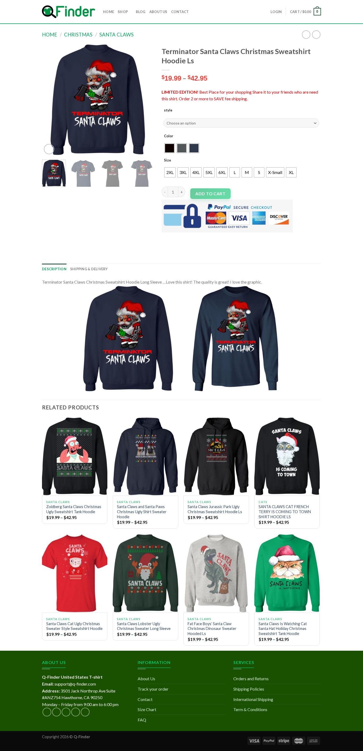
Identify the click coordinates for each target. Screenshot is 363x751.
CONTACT (180, 12)
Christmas (78, 35)
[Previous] (51, 100)
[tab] (54, 269)
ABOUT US (158, 12)
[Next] (144, 100)
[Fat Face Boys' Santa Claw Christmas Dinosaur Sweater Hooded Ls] (216, 573)
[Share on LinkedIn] (204, 237)
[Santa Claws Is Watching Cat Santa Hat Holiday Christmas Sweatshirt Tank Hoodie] (287, 573)
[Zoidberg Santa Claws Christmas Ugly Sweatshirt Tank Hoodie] (75, 456)
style (168, 110)
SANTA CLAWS (116, 35)
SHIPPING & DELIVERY (89, 269)
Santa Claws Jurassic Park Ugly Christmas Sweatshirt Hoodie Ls (215, 509)
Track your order (153, 688)
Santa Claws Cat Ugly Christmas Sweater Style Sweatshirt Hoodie (74, 626)
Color (168, 136)
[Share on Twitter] (176, 237)
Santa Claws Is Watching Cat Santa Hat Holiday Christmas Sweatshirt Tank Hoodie (283, 628)
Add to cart (210, 193)
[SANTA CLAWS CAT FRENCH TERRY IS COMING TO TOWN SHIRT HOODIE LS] (287, 456)
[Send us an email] (75, 712)
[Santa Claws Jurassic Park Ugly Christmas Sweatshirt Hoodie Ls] (216, 456)
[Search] (194, 12)
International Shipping (253, 699)
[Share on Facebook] (166, 237)
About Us (146, 678)
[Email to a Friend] (185, 237)
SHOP (123, 12)
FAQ (142, 719)
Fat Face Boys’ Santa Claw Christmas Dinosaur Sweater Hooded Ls (212, 628)
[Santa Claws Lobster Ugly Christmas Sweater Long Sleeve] (145, 573)
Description (54, 269)
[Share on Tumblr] (214, 237)
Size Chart (147, 709)
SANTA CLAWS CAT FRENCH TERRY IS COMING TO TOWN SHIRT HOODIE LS (285, 511)
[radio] (169, 148)
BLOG (141, 12)
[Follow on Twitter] (66, 712)
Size (167, 160)
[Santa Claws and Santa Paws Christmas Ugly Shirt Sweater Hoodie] (145, 456)
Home (49, 35)
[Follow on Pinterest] (85, 712)
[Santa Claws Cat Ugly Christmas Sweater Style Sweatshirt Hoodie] (75, 573)
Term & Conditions (250, 709)
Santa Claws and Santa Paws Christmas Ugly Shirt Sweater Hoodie (142, 511)
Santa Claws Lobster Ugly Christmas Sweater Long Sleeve (144, 626)
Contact (145, 699)
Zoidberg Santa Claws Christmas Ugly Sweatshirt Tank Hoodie (73, 509)
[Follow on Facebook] (47, 712)
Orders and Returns (251, 678)
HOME (108, 12)
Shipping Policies (248, 688)
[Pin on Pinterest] (195, 237)
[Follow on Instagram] (56, 712)
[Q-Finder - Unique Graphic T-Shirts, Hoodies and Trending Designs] (68, 11)
